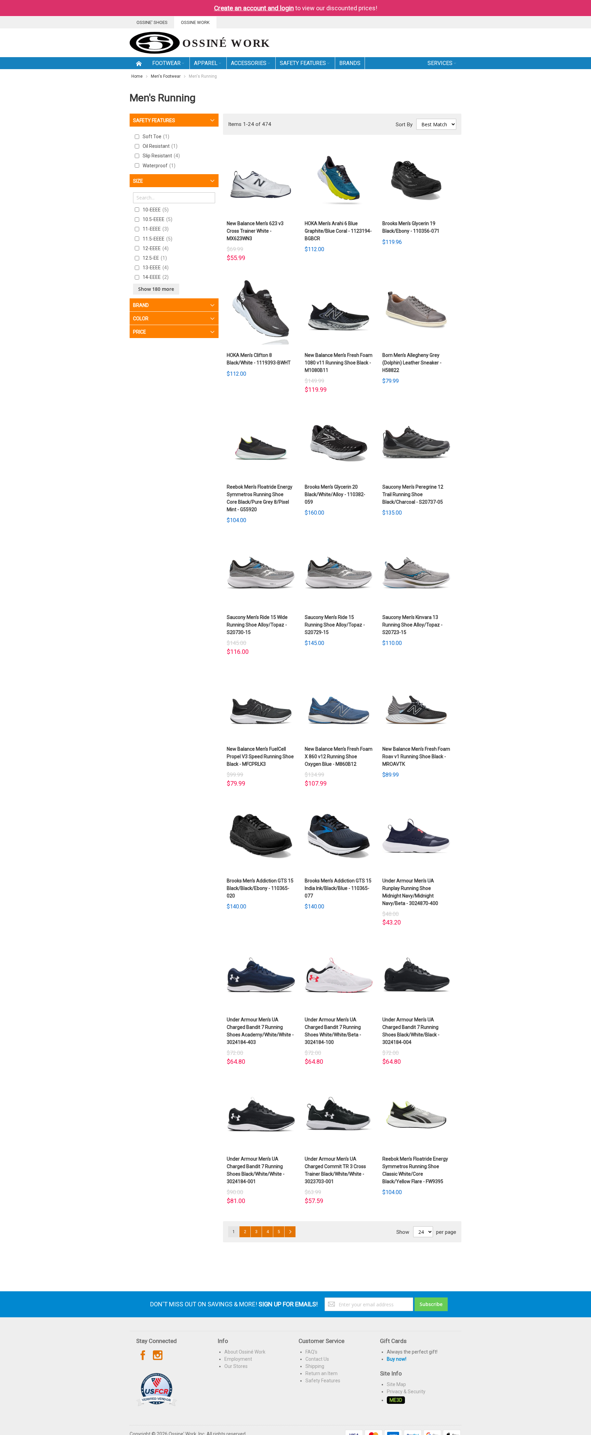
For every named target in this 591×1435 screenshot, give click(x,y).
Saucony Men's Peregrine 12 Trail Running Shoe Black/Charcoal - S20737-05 (412, 494)
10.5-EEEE (157, 219)
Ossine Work (195, 22)
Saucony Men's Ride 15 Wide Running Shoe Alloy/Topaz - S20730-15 (257, 625)
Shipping (314, 1366)
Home (137, 76)
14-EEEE (155, 277)
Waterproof (158, 165)
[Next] (290, 1231)
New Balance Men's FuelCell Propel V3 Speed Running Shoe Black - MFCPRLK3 (260, 756)
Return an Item (321, 1373)
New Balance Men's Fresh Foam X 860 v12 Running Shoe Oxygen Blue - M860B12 (338, 756)
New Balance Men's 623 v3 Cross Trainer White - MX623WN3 (255, 231)
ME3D (396, 1400)
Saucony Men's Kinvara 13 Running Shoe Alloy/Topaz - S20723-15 (412, 625)
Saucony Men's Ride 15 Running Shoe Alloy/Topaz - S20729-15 (335, 625)
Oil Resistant (159, 146)
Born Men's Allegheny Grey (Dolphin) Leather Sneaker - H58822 (412, 362)
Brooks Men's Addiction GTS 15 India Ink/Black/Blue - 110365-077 (338, 888)
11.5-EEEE (157, 239)
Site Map (396, 1384)
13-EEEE (155, 267)
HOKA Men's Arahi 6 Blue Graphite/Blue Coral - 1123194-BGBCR (338, 231)
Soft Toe (155, 136)
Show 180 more (156, 289)
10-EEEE (155, 209)
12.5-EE (154, 258)
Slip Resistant (160, 155)
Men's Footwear (166, 76)
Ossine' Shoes (152, 22)
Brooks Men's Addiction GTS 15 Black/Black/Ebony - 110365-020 (260, 888)
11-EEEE (155, 229)
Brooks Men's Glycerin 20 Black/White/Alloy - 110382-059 (335, 494)
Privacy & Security (406, 1391)
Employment (238, 1359)
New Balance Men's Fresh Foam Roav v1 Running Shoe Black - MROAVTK (416, 756)
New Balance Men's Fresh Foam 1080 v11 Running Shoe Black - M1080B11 (338, 362)
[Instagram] (158, 1355)
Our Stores (236, 1366)
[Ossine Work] (200, 43)
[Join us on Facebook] (143, 1355)
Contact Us (317, 1359)
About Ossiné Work (244, 1352)
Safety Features (322, 1380)
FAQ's (311, 1352)
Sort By (404, 124)
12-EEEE (155, 248)
